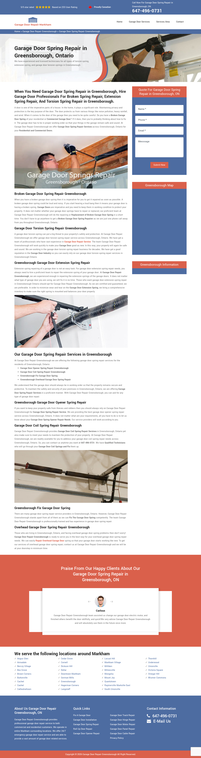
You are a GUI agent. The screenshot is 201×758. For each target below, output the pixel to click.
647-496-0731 (147, 11)
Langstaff (65, 689)
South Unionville (112, 689)
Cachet (20, 681)
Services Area (163, 21)
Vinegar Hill (153, 673)
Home (119, 21)
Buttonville (22, 677)
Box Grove (22, 670)
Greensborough (68, 681)
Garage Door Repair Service (77, 241)
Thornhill (152, 658)
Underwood (153, 662)
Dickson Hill (66, 666)
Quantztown (110, 681)
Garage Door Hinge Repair (122, 719)
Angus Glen (22, 658)
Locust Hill (109, 658)
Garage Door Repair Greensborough (40, 31)
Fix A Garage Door (81, 715)
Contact (180, 21)
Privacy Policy (117, 738)
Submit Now (159, 165)
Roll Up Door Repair (82, 729)
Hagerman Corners (70, 685)
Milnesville (109, 670)
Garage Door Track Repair (122, 715)
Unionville (153, 666)
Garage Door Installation (85, 719)
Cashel (20, 685)
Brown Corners (24, 673)
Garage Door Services (139, 21)
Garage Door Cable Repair (122, 733)
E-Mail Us (162, 721)
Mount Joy (109, 677)
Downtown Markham (71, 673)
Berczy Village (24, 666)
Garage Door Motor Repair (122, 724)
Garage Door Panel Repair (122, 729)
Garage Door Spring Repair (86, 724)
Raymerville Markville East (117, 685)
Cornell (64, 662)
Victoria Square (155, 670)
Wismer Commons (157, 677)
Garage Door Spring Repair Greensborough (79, 31)
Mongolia (108, 673)
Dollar (64, 670)
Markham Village (112, 662)
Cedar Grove (67, 658)
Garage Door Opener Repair (86, 733)
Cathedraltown (24, 689)
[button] (91, 602)
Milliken (108, 666)
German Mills (67, 677)
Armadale (21, 662)
